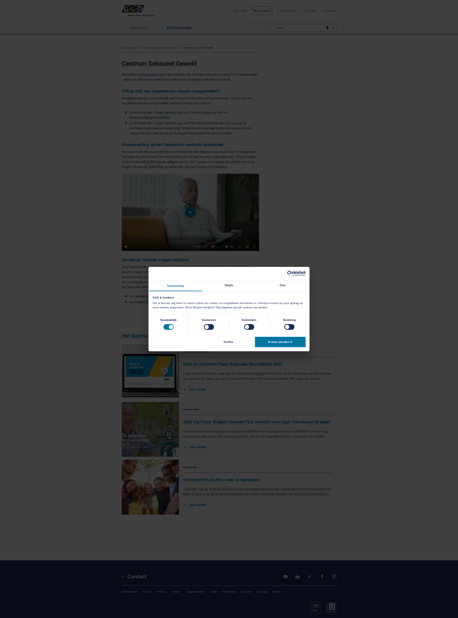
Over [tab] (283, 285)
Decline (228, 341)
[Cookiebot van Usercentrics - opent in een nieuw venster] (290, 273)
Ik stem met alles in (280, 341)
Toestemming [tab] (175, 285)
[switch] (209, 327)
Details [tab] (229, 285)
